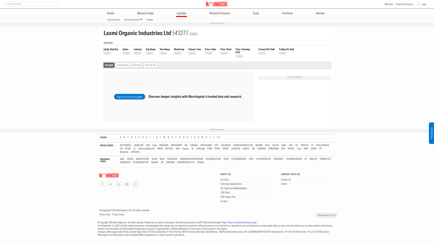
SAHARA (154, 162)
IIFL (296, 145)
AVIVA (154, 159)
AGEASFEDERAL (142, 159)
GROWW (258, 145)
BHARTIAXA (172, 159)
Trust (299, 148)
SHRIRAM (261, 148)
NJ (193, 148)
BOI (186, 145)
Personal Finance (219, 13)
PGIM (209, 148)
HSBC (283, 145)
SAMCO (246, 148)
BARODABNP (176, 145)
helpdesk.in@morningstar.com (143, 234)
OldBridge (200, 148)
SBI (253, 148)
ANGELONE (138, 145)
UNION (314, 148)
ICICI (291, 145)
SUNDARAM (273, 148)
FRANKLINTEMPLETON (243, 145)
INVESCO (305, 145)
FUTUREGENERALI (238, 159)
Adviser (320, 13)
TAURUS (291, 148)
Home (110, 13)
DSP (216, 145)
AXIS (148, 145)
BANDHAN (163, 145)
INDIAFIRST (279, 159)
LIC (134, 148)
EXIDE (226, 159)
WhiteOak (124, 152)
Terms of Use (104, 214)
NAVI (178, 148)
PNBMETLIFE (325, 159)
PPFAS (217, 148)
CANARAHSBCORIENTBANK (191, 159)
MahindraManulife (147, 148)
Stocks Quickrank (133, 19)
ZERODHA (135, 152)
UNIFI (306, 148)
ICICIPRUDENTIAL (263, 159)
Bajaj (155, 145)
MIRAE (160, 148)
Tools (256, 13)
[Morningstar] (116, 175)
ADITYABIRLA (125, 145)
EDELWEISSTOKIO (213, 159)
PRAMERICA (125, 162)
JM (121, 148)
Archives (287, 13)
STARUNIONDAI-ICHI (185, 162)
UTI (320, 148)
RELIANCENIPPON (140, 162)
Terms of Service (244, 222)
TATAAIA (200, 162)
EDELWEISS (226, 145)
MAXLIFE (313, 159)
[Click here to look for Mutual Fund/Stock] (6, 4)
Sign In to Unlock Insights (129, 97)
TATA (283, 148)
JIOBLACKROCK (322, 145)
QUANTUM (235, 148)
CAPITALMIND (206, 145)
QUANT (226, 148)
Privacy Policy (118, 214)
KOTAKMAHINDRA (294, 159)
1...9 (218, 137)
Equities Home (113, 19)
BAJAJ (162, 159)
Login (424, 4)
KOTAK (128, 148)
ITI (312, 145)
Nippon (186, 148)
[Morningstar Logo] (216, 4)
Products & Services (404, 4)
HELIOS (275, 145)
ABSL (122, 159)
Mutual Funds (145, 13)
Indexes (149, 19)
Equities (181, 13)
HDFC (267, 145)
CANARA (194, 145)
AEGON (130, 159)
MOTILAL (169, 148)
